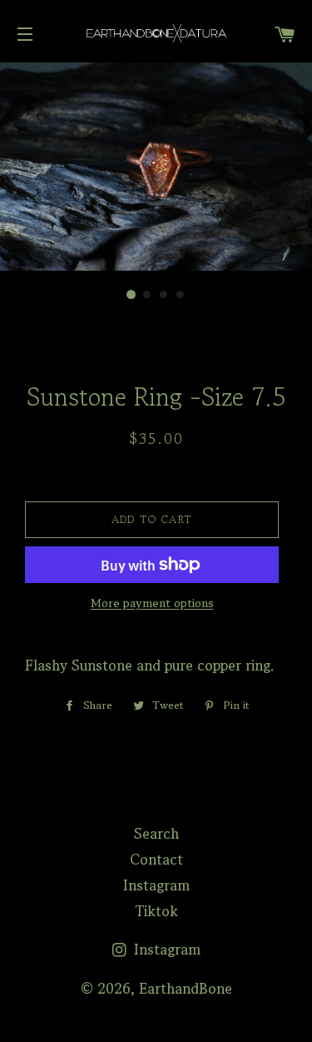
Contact (156, 859)
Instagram (156, 885)
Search (156, 833)
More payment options (152, 603)
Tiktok (156, 910)
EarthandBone (185, 988)
